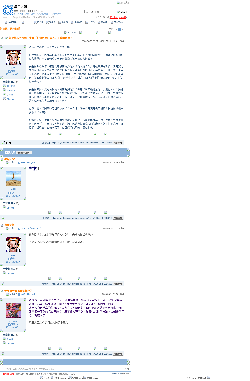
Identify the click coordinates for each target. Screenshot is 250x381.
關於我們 (20, 374)
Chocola (39, 11)
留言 (8, 74)
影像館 (64, 22)
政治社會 (17, 17)
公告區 (91, 22)
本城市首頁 (12, 22)
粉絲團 (47, 378)
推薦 (121, 41)
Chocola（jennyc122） (32, 228)
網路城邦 (124, 2)
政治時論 (15, 28)
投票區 (52, 22)
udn (4, 17)
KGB (13, 68)
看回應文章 (72, 33)
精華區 (40, 22)
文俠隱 (22, 11)
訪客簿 (103, 22)
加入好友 (16, 74)
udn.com (125, 374)
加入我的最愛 (42, 14)
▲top (127, 368)
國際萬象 (26, 17)
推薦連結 (77, 22)
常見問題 (30, 374)
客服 (73, 374)
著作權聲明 (52, 374)
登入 (188, 378)
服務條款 (40, 374)
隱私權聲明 (64, 374)
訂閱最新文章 (55, 14)
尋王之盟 (20, 7)
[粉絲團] (41, 377)
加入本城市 (18, 14)
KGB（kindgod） (29, 162)
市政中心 (118, 22)
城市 (9, 17)
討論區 (27, 22)
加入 (194, 378)
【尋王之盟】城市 (39, 17)
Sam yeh (11, 91)
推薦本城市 (30, 14)
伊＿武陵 (11, 86)
